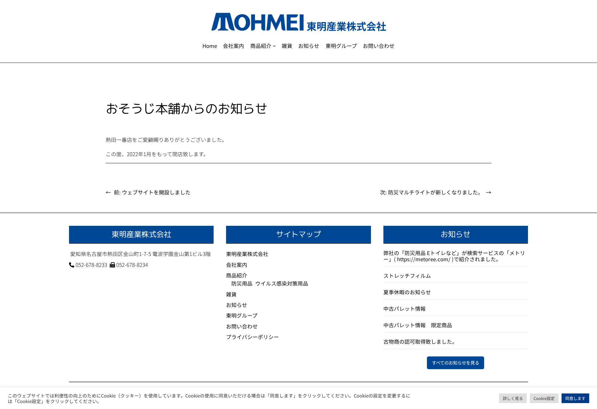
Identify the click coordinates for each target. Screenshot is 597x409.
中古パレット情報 (404, 308)
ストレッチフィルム (407, 275)
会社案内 (236, 264)
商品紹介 (236, 275)
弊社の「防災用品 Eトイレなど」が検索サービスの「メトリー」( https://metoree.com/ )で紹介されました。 (454, 256)
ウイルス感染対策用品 (281, 283)
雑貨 (231, 294)
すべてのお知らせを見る (455, 362)
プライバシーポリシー (252, 337)
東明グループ (241, 315)
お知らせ (236, 305)
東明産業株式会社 (247, 254)
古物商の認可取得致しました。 (420, 341)
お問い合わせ (242, 326)
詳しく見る (513, 398)
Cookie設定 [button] (544, 398)
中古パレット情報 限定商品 (417, 325)
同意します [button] (575, 398)
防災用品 (241, 283)
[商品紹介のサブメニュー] (274, 45)
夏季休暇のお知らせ (407, 292)
